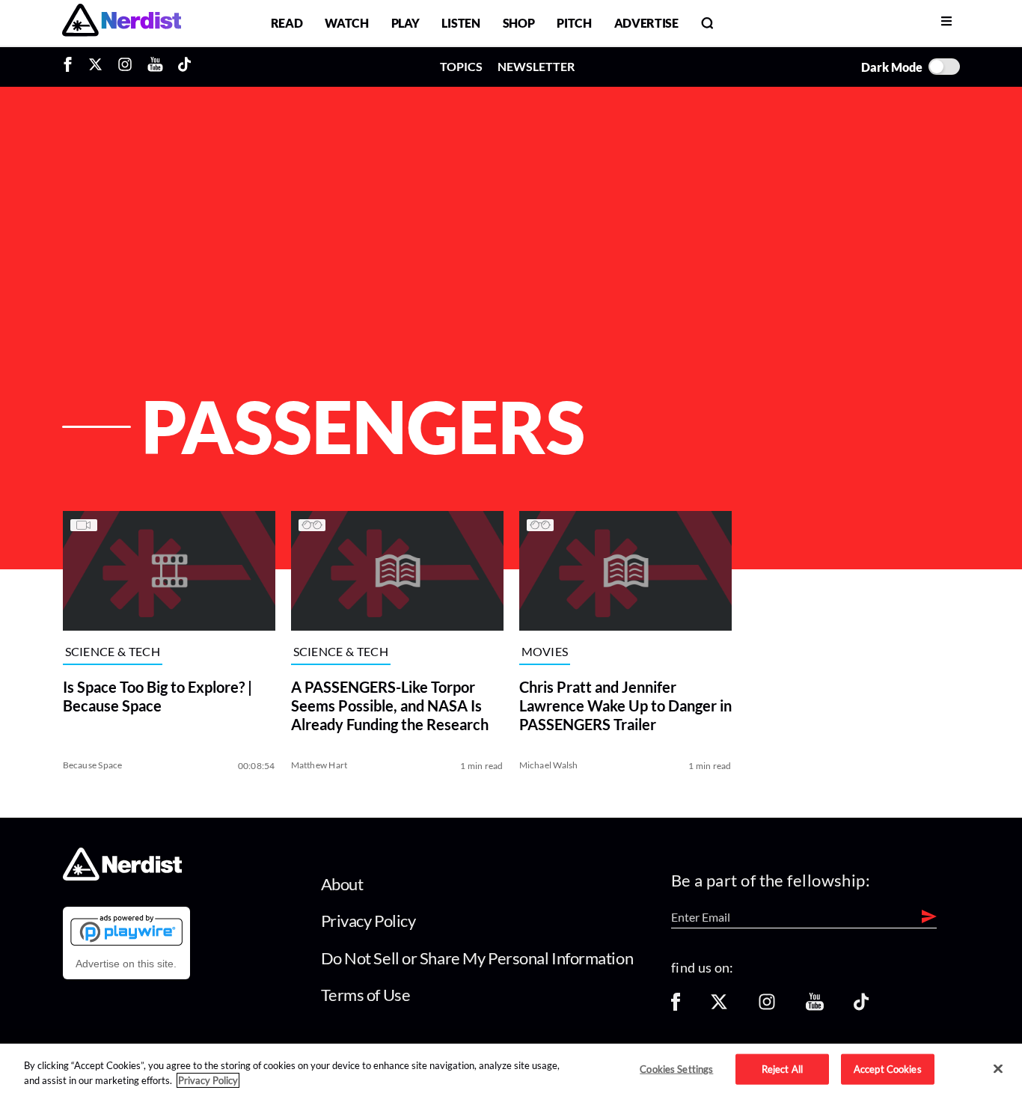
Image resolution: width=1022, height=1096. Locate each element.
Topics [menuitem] (461, 66)
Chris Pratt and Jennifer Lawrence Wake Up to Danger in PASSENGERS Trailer (625, 705)
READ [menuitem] (287, 23)
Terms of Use (366, 995)
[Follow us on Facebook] (675, 1006)
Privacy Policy (368, 920)
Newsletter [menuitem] (536, 66)
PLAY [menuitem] (405, 23)
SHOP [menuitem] (519, 23)
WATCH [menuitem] (346, 23)
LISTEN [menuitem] (460, 23)
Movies (545, 651)
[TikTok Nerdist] (184, 66)
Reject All (782, 1068)
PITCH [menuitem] (574, 23)
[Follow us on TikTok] (861, 1006)
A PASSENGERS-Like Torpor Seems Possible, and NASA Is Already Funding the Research (390, 705)
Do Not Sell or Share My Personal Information (477, 958)
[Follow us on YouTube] (815, 1006)
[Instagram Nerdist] (125, 66)
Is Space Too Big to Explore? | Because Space (157, 696)
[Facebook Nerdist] (71, 66)
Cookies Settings (676, 1068)
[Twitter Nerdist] (95, 66)
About (342, 884)
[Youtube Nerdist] (155, 66)
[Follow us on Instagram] (767, 1006)
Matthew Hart (319, 765)
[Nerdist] (121, 23)
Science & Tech (112, 651)
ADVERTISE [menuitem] (646, 23)
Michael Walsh (548, 765)
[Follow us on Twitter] (719, 1006)
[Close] (998, 1069)
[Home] (122, 876)
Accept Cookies (888, 1068)
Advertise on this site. (126, 964)
